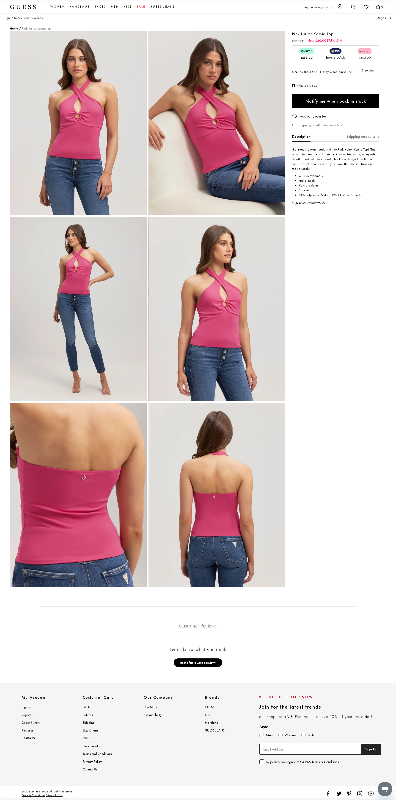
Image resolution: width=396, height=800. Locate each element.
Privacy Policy (92, 762)
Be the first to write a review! (198, 662)
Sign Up (371, 749)
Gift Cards (90, 738)
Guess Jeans (162, 6)
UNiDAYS (28, 738)
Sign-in (26, 707)
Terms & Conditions (33, 795)
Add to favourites (313, 116)
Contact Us (90, 769)
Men (115, 6)
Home (14, 28)
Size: (296, 72)
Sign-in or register (316, 7)
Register (27, 715)
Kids (128, 6)
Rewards (27, 730)
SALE (141, 6)
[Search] (353, 7)
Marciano (211, 723)
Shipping (89, 723)
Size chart (369, 70)
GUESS (210, 707)
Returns (88, 715)
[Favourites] (366, 7)
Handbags (79, 6)
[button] (294, 116)
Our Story (150, 707)
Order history (31, 723)
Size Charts (91, 730)
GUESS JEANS (215, 730)
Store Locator (92, 746)
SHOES (100, 6)
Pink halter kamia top (36, 28)
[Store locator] (340, 7)
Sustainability (153, 715)
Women (57, 6)
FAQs (86, 707)
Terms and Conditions (97, 754)
